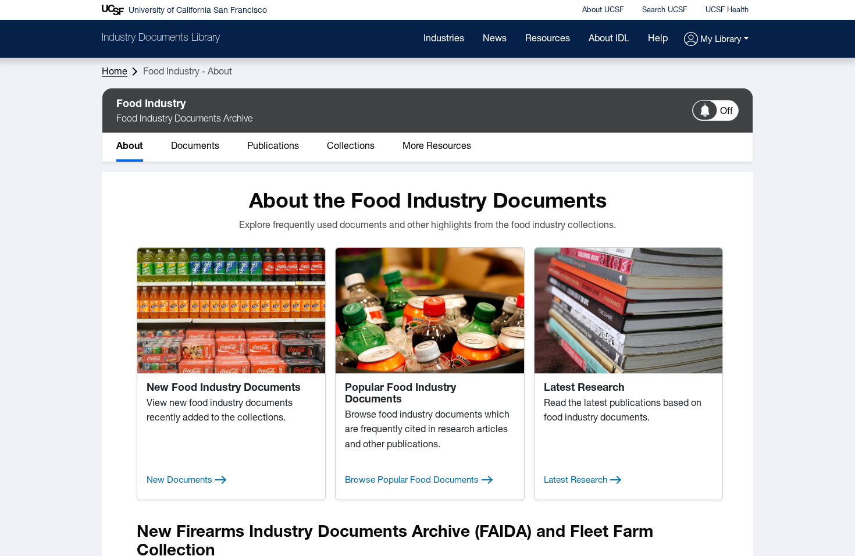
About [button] (129, 146)
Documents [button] (195, 146)
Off (726, 111)
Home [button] (114, 72)
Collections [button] (351, 146)
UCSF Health (727, 10)
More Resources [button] (436, 146)
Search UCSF (664, 10)
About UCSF (603, 10)
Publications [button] (273, 146)
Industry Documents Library (161, 38)
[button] (716, 40)
